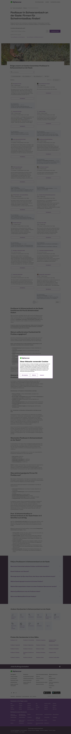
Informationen (33, 368)
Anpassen (42, 375)
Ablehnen (34, 375)
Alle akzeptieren (25, 375)
